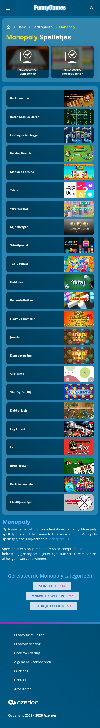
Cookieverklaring (27, 653)
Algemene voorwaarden (32, 662)
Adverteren (23, 689)
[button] (92, 8)
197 (70, 595)
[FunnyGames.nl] (8, 26)
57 (69, 605)
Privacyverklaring (27, 644)
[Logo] (50, 8)
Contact (20, 680)
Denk (21, 27)
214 (62, 585)
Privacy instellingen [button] (29, 635)
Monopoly (67, 27)
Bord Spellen (42, 27)
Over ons (21, 671)
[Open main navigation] (8, 8)
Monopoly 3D (58, 539)
